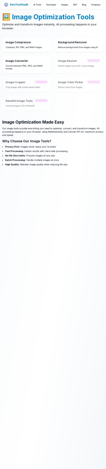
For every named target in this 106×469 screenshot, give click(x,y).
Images (64, 4)
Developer (51, 4)
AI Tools (37, 4)
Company (95, 4)
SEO (75, 4)
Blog (84, 4)
